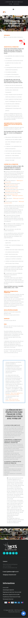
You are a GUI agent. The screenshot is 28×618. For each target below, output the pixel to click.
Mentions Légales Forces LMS (11, 594)
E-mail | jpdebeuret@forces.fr (11, 571)
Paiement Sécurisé (8, 599)
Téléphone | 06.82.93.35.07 (9, 574)
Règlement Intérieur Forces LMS (12, 592)
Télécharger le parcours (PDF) (11, 185)
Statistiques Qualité (8, 590)
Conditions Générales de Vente (11, 596)
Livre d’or (6, 587)
